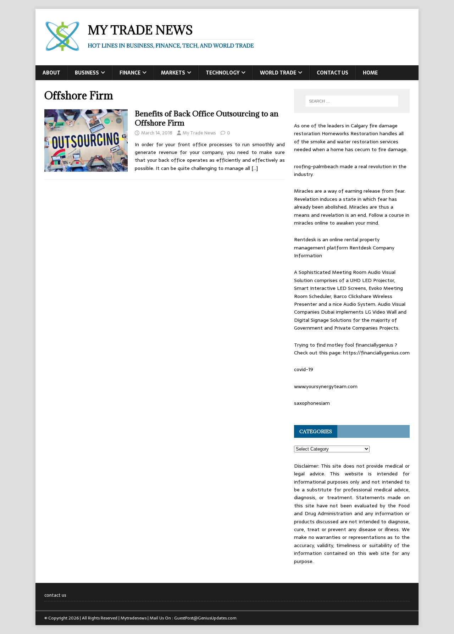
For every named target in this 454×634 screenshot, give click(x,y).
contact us (332, 73)
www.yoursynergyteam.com (326, 386)
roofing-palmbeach (316, 166)
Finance (130, 73)
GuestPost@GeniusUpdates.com (205, 618)
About (51, 73)
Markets (173, 73)
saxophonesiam (312, 403)
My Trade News (199, 133)
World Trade (278, 73)
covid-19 (303, 369)
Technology (222, 73)
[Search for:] (352, 101)
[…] (254, 168)
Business (87, 73)
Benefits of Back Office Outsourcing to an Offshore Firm (206, 118)
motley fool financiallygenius (360, 345)
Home (370, 73)
